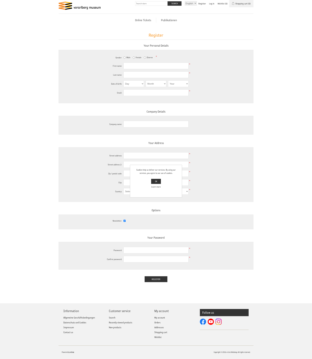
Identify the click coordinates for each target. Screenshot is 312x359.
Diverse (150, 57)
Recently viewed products (120, 322)
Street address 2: (115, 164)
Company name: (115, 124)
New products (115, 327)
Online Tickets (143, 20)
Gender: (119, 57)
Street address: (115, 155)
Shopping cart (160, 332)
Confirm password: (114, 259)
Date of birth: (116, 84)
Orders (157, 322)
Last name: (117, 75)
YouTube (211, 322)
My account (159, 317)
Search (112, 317)
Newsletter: (117, 221)
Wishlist (158, 337)
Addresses (159, 327)
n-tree (72, 352)
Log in (211, 3)
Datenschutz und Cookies (74, 322)
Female (138, 57)
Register (202, 3)
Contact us (68, 332)
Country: (118, 191)
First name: (117, 66)
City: (120, 182)
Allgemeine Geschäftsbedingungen (79, 317)
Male (128, 57)
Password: (118, 250)
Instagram (218, 322)
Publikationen (169, 20)
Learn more (156, 187)
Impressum (68, 327)
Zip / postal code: (115, 173)
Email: (119, 93)
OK (156, 181)
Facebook (203, 322)
